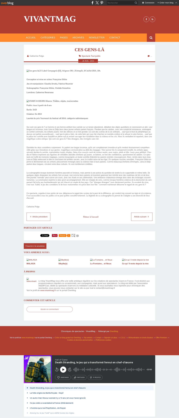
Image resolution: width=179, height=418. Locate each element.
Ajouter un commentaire (50, 309)
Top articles (88, 338)
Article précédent (39, 217)
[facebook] (92, 2)
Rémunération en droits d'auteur (141, 338)
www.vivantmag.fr (48, 290)
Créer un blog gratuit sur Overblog (68, 338)
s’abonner (65, 377)
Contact (114, 37)
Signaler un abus (111, 338)
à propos (97, 377)
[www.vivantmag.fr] (31, 283)
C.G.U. (123, 338)
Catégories (48, 37)
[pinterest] (101, 2)
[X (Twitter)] (97, 2)
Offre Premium (161, 338)
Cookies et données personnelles (80, 340)
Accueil (31, 37)
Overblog (114, 331)
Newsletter (97, 37)
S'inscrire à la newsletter (35, 246)
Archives (78, 37)
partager (81, 377)
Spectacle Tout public (91, 56)
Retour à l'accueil (90, 217)
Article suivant (140, 217)
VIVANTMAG (50, 19)
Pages (64, 37)
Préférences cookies (103, 340)
